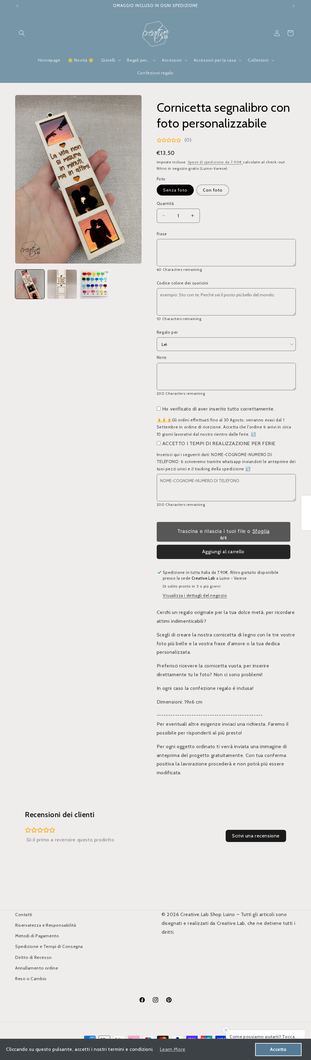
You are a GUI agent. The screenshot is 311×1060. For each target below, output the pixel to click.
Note (161, 357)
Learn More (173, 1049)
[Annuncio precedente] (17, 6)
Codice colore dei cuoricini (182, 283)
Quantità (165, 203)
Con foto (213, 190)
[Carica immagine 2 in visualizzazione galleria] (62, 284)
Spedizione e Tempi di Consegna (49, 946)
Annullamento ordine (36, 968)
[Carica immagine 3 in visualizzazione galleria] (94, 284)
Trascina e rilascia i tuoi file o (223, 531)
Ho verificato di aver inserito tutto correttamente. (218, 409)
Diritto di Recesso (33, 957)
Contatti (23, 914)
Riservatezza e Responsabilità (45, 925)
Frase (162, 233)
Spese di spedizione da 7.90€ (215, 162)
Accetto (278, 1049)
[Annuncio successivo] (293, 6)
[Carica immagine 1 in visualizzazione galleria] (29, 284)
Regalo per (167, 332)
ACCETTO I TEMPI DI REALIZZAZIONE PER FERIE (218, 443)
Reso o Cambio (31, 978)
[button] (22, 33)
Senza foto (175, 190)
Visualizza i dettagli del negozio (195, 595)
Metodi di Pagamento (37, 936)
